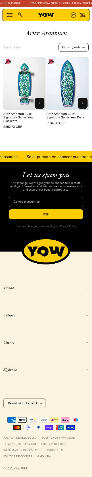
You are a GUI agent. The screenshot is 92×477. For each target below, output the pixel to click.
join (46, 214)
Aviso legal (55, 450)
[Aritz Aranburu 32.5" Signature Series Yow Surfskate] (24, 83)
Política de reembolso (20, 437)
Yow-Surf (20, 468)
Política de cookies (17, 456)
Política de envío (54, 444)
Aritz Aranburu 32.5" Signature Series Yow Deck (65, 115)
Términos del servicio (19, 444)
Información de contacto (22, 450)
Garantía (44, 456)
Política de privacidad (58, 437)
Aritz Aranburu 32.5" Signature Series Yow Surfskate (18, 117)
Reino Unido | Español (22, 403)
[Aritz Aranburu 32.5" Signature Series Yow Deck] (67, 83)
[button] (9, 15)
